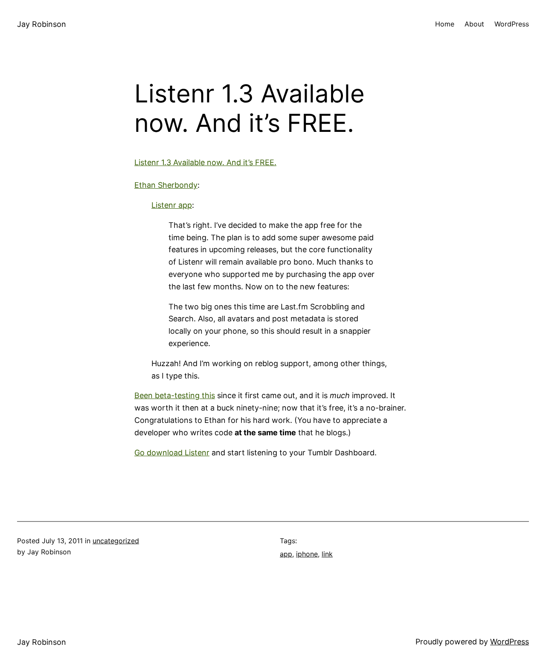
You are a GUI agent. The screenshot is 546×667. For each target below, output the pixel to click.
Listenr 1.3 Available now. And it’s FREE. (205, 162)
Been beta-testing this (174, 395)
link (327, 554)
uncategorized (116, 540)
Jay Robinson (41, 24)
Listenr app (171, 205)
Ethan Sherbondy (165, 185)
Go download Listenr (171, 452)
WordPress (509, 641)
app (286, 554)
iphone (307, 554)
